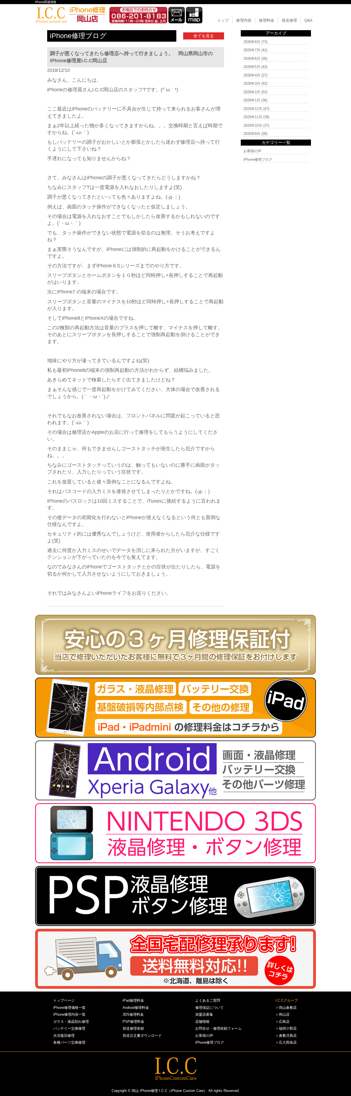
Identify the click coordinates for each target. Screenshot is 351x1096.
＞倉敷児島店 (286, 1035)
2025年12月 (253, 109)
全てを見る (203, 35)
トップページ (64, 1000)
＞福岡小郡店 (286, 1028)
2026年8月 (252, 42)
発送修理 (289, 20)
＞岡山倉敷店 (286, 1008)
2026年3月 (252, 83)
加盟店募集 (204, 1014)
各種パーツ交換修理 (69, 1042)
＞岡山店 (282, 1014)
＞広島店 (282, 1021)
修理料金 (266, 20)
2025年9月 (252, 134)
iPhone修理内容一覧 (69, 1014)
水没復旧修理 (64, 1035)
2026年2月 (252, 92)
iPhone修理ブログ (258, 159)
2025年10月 (253, 125)
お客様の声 (252, 151)
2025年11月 (253, 117)
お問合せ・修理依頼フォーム (218, 1028)
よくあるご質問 (207, 1000)
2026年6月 (252, 58)
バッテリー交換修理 (69, 1028)
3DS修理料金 (133, 1014)
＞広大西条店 (286, 1042)
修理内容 (243, 20)
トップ (223, 20)
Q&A (308, 20)
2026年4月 (252, 75)
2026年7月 (252, 50)
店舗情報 (202, 1021)
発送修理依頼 (133, 1028)
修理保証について (209, 1008)
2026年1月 (252, 100)
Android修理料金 (136, 1008)
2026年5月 (252, 67)
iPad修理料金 (133, 1000)
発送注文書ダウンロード (142, 1035)
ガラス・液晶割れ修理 (71, 1021)
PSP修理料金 (133, 1021)
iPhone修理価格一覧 (69, 1008)
